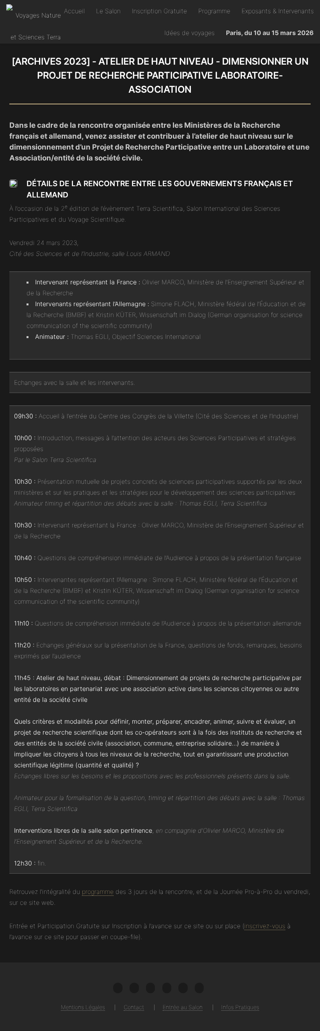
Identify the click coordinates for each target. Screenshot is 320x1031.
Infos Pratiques (240, 1007)
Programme (214, 11)
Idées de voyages (189, 33)
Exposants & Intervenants (278, 11)
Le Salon (108, 11)
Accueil (74, 11)
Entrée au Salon (183, 1007)
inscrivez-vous (264, 926)
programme (98, 891)
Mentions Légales (83, 1007)
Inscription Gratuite (159, 11)
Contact (134, 1007)
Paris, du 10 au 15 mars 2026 (270, 33)
